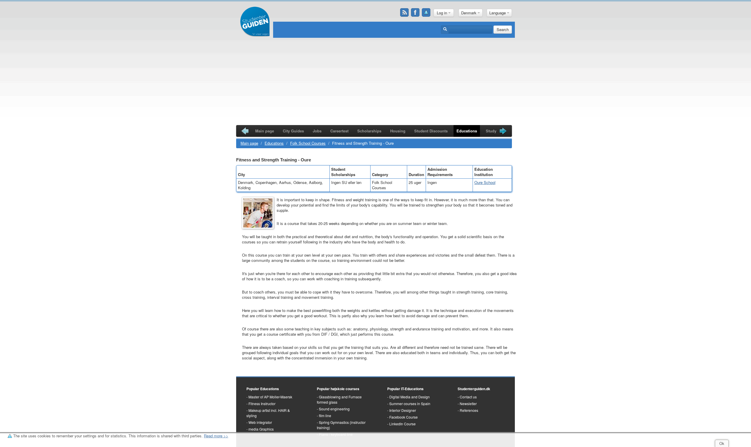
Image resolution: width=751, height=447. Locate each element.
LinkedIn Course (402, 423)
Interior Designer (402, 410)
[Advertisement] (375, 83)
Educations (466, 131)
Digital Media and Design (409, 396)
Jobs (317, 131)
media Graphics (261, 428)
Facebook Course (403, 416)
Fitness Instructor (261, 403)
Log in (442, 13)
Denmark (469, 13)
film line (325, 415)
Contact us (468, 396)
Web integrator (260, 422)
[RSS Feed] (404, 12)
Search (503, 29)
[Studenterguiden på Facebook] (415, 12)
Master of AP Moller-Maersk (270, 396)
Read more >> (216, 436)
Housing (397, 131)
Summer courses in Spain (409, 403)
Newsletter (468, 403)
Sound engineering (334, 408)
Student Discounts (431, 131)
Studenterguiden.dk (474, 388)
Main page (264, 131)
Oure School (484, 182)
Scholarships (369, 131)
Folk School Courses (308, 143)
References (469, 410)
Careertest (339, 131)
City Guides (293, 131)
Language (498, 13)
